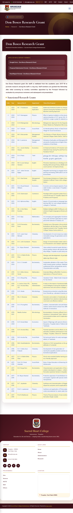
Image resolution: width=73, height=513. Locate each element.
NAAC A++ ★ (39, 2)
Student (60, 2)
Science (5, 478)
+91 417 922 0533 (17, 2)
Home (7, 27)
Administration (42, 455)
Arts (4, 475)
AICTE (50, 2)
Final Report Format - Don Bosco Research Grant (25, 73)
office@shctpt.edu (29, 2)
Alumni (66, 2)
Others (5, 488)
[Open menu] (69, 8)
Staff (55, 2)
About (39, 452)
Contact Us (7, 2)
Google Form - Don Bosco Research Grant (23, 62)
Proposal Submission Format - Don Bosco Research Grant (28, 68)
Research (40, 458)
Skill (4, 484)
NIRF (46, 2)
